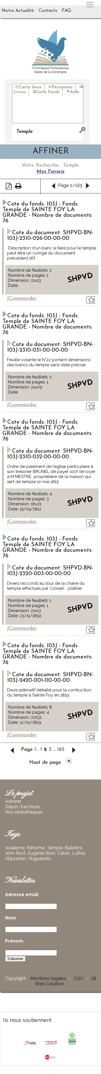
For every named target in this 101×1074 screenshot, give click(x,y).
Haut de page (45, 762)
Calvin (63, 853)
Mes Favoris (50, 171)
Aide (74, 92)
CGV (78, 978)
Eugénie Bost (41, 853)
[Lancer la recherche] (79, 130)
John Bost (15, 853)
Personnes (62, 87)
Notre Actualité (18, 10)
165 (61, 749)
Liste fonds (48, 92)
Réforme (36, 847)
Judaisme (15, 847)
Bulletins (73, 847)
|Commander (22, 298)
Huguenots (39, 858)
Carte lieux (30, 87)
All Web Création (65, 981)
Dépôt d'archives (22, 806)
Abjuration (15, 858)
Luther (78, 853)
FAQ (66, 10)
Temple (55, 847)
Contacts (48, 10)
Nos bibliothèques (24, 812)
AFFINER (51, 151)
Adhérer (13, 801)
